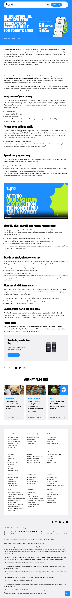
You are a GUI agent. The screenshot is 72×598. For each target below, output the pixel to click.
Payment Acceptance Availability (33, 505)
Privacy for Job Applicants (15, 504)
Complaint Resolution (14, 500)
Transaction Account (33, 437)
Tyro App (29, 454)
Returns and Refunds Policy (16, 508)
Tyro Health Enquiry (13, 470)
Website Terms (12, 510)
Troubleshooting (12, 485)
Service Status (12, 481)
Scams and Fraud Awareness (35, 500)
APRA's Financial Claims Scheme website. (50, 559)
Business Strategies (34, 398)
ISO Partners (50, 479)
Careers (49, 496)
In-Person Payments (13, 437)
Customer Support (13, 477)
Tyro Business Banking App (35, 456)
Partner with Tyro (52, 477)
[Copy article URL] (24, 368)
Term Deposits (31, 439)
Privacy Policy (12, 502)
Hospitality (11, 458)
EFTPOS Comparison (14, 441)
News (51, 398)
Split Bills (49, 460)
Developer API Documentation (55, 485)
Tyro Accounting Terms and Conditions (16, 495)
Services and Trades (13, 462)
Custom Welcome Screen (54, 454)
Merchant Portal (31, 477)
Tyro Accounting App (33, 458)
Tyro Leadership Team (53, 495)
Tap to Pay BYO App (52, 443)
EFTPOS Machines (13, 439)
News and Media (51, 502)
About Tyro (50, 493)
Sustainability (51, 500)
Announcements (10, 398)
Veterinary (11, 468)
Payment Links (51, 439)
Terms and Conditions (14, 493)
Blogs (28, 495)
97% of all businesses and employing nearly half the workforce (25, 78)
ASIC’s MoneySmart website (28, 559)
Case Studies (31, 502)
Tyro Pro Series (51, 437)
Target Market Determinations (16, 498)
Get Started (56, 4)
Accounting (30, 443)
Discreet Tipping (51, 462)
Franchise (10, 456)
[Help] (67, 593)
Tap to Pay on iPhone (33, 460)
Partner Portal (31, 483)
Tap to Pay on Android (33, 462)
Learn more (13, 355)
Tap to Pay (50, 441)
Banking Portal (31, 479)
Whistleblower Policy (14, 506)
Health (9, 466)
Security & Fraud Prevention (35, 498)
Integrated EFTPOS (13, 443)
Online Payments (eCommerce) (12, 446)
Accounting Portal (32, 481)
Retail (9, 460)
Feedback (10, 479)
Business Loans (31, 441)
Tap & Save (50, 456)
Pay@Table (50, 458)
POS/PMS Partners (52, 481)
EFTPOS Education (32, 496)
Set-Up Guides (12, 483)
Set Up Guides (31, 493)
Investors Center (51, 498)
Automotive (11, 464)
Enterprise (11, 454)
